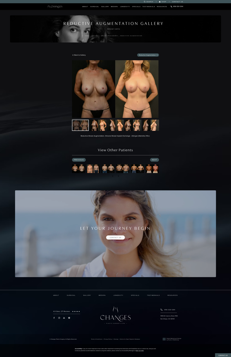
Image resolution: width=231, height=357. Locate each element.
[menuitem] (85, 7)
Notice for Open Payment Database (130, 339)
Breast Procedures (109, 35)
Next (154, 160)
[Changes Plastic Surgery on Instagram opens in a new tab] (59, 318)
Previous (79, 160)
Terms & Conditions (96, 339)
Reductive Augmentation (131, 35)
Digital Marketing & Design (173, 339)
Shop (164, 1)
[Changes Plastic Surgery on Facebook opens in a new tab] (54, 318)
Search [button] (149, 1)
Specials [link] (136, 6)
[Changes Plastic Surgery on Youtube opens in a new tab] (64, 318)
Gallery (95, 35)
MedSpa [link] (114, 6)
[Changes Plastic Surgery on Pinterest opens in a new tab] (69, 318)
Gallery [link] (105, 6)
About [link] (85, 6)
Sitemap (116, 339)
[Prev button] (112, 176)
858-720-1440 (140, 350)
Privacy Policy (108, 339)
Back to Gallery (80, 55)
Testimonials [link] (148, 6)
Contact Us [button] (223, 355)
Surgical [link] (94, 6)
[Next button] (118, 176)
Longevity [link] (125, 6)
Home (87, 35)
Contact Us (177, 1)
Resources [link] (162, 6)
